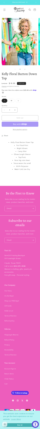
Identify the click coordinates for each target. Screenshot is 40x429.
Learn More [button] (16, 419)
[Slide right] (24, 69)
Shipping (4, 86)
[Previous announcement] (4, 2)
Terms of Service (10, 316)
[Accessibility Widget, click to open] (35, 424)
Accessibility (8, 350)
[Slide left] (15, 69)
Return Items (9, 374)
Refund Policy (9, 340)
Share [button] (6, 136)
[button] (4, 9)
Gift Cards (8, 306)
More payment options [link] (20, 129)
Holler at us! (8, 311)
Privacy (7, 345)
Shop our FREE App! (11, 301)
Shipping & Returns (11, 335)
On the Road (9, 296)
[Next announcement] (35, 2)
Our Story (8, 291)
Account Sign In (10, 369)
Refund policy (9, 321)
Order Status (9, 379)
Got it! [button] (20, 425)
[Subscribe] (33, 208)
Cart (5, 384)
